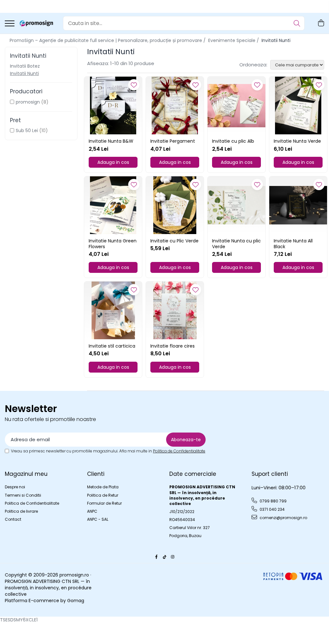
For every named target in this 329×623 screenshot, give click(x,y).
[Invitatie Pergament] (175, 105)
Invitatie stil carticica (112, 346)
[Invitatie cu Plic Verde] (175, 205)
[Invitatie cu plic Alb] (236, 105)
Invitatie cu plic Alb (233, 141)
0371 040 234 (272, 509)
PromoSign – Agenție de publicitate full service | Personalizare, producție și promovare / (108, 40)
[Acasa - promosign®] (36, 23)
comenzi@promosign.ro (283, 517)
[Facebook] (156, 557)
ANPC (92, 511)
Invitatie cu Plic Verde (174, 241)
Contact (13, 519)
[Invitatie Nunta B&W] (113, 105)
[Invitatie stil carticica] (113, 310)
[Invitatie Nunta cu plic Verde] (236, 205)
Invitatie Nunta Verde (297, 141)
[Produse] (9, 24)
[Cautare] (297, 23)
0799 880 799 (273, 501)
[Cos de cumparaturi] (320, 23)
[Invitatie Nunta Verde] (298, 105)
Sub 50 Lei (27, 130)
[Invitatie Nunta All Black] (298, 205)
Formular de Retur (104, 503)
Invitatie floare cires (172, 346)
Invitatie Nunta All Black (293, 243)
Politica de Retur (102, 495)
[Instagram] (172, 557)
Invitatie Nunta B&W (111, 141)
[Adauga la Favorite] (133, 84)
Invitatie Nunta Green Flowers (113, 243)
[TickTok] (164, 557)
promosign (28, 102)
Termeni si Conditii (23, 495)
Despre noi (15, 487)
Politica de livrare (21, 511)
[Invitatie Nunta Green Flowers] (113, 205)
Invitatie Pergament (172, 141)
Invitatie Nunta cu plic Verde (236, 243)
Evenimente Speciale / (234, 40)
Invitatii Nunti (24, 73)
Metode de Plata (103, 487)
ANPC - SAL (97, 519)
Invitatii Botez (25, 66)
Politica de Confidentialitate (179, 451)
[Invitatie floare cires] (175, 310)
